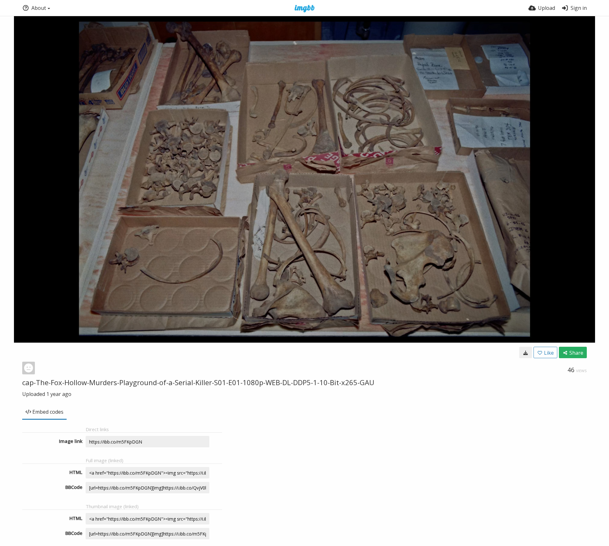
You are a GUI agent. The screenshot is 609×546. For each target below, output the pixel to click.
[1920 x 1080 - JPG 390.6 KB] (525, 352)
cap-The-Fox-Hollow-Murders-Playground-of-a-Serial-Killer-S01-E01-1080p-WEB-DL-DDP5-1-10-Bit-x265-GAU (198, 382)
